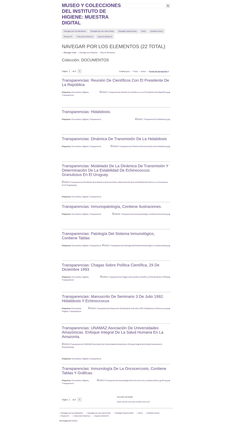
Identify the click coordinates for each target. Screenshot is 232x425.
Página (65, 71)
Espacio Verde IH (105, 36)
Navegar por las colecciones (102, 31)
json (133, 401)
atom (119, 401)
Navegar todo (70, 52)
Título (135, 71)
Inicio (143, 31)
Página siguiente (79, 71)
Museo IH (68, 36)
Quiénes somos (156, 31)
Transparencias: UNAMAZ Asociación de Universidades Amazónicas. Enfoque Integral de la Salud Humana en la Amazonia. (112, 332)
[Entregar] (168, 6)
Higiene (85, 92)
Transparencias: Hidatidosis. (86, 112)
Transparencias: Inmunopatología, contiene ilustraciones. (112, 206)
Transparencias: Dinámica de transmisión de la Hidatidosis (114, 139)
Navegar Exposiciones (127, 31)
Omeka (74, 420)
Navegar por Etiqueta (88, 52)
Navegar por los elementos (75, 31)
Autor (143, 71)
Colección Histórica (85, 36)
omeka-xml (140, 401)
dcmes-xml (126, 401)
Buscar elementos (108, 52)
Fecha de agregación (158, 71)
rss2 (148, 401)
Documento (76, 92)
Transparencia (68, 95)
